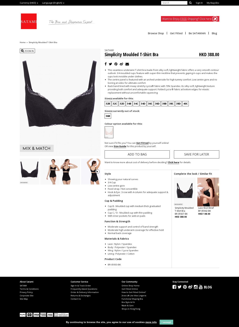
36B (108, 116)
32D (122, 103)
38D (178, 103)
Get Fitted (176, 33)
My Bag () (212, 2)
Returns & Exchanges (80, 295)
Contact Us (76, 299)
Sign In (199, 2)
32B (108, 103)
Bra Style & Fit (128, 302)
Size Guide (120, 146)
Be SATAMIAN (197, 33)
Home (23, 42)
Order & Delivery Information (85, 292)
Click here (173, 162)
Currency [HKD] (28, 2)
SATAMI (23, 285)
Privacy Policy (26, 292)
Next (97, 171)
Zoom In (29, 51)
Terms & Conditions (29, 289)
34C (136, 103)
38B (164, 103)
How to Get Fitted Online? (134, 292)
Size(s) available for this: (119, 98)
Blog (214, 33)
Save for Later (196, 154)
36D (157, 103)
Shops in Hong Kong (131, 308)
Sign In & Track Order (81, 285)
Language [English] (52, 2)
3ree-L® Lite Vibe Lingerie (134, 295)
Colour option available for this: (124, 123)
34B (129, 103)
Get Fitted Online (130, 289)
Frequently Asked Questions (84, 289)
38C (171, 103)
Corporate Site (26, 295)
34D (143, 103)
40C (185, 103)
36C (150, 103)
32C (115, 103)
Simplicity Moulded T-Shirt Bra (43, 42)
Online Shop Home (130, 285)
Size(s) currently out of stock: (122, 111)
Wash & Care (127, 305)
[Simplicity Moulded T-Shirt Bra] (29, 172)
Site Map (24, 299)
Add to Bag (137, 154)
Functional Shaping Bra (132, 299)
